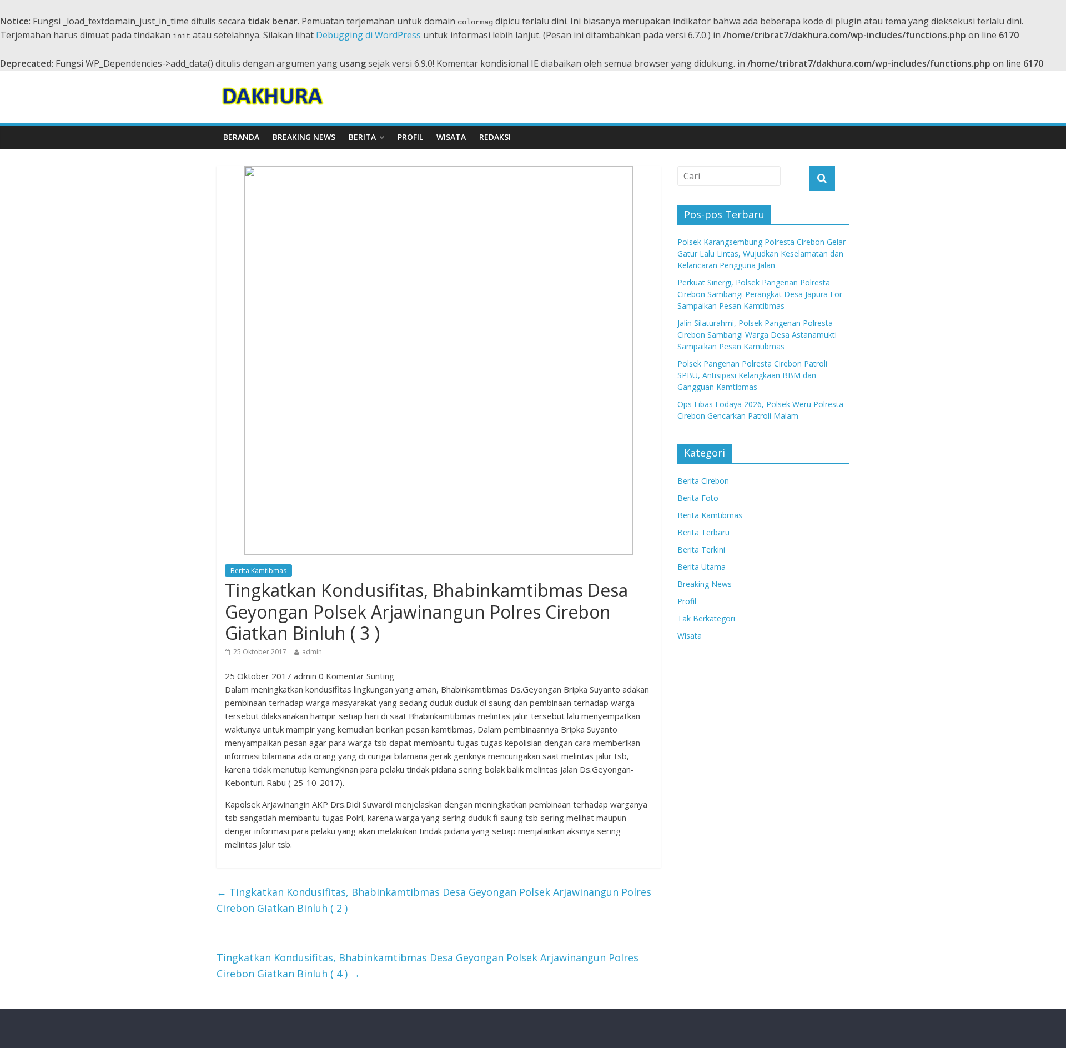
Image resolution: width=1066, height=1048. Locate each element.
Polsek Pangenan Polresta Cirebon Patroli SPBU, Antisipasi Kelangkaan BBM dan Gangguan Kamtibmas (752, 375)
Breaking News (304, 137)
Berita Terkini (701, 549)
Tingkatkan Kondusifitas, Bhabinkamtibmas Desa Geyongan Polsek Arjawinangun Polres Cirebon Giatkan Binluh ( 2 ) (434, 900)
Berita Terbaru (703, 532)
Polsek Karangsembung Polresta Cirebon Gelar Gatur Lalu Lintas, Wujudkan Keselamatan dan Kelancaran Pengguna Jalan (761, 253)
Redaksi (495, 137)
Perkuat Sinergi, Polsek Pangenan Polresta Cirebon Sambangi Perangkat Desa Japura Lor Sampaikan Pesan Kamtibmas (759, 294)
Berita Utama (701, 566)
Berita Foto (697, 498)
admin (312, 651)
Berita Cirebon (703, 480)
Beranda (241, 137)
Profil (410, 137)
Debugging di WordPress (368, 35)
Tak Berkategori (706, 618)
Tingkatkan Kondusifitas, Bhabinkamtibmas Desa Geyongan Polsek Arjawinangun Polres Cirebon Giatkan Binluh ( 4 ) (427, 965)
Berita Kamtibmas (258, 570)
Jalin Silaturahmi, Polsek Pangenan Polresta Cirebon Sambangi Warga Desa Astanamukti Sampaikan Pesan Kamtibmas (757, 335)
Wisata (451, 137)
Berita (362, 137)
